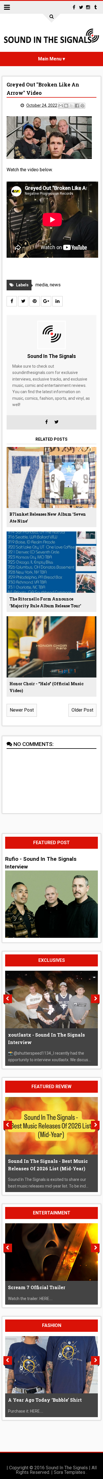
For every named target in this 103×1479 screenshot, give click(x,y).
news (55, 284)
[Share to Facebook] (77, 106)
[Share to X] (71, 106)
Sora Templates (69, 1472)
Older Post (82, 710)
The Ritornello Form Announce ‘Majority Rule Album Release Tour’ (45, 602)
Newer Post (22, 710)
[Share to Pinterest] (82, 106)
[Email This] (61, 106)
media (41, 284)
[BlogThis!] (66, 106)
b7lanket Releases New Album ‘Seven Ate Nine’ (47, 517)
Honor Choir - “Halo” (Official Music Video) (46, 687)
